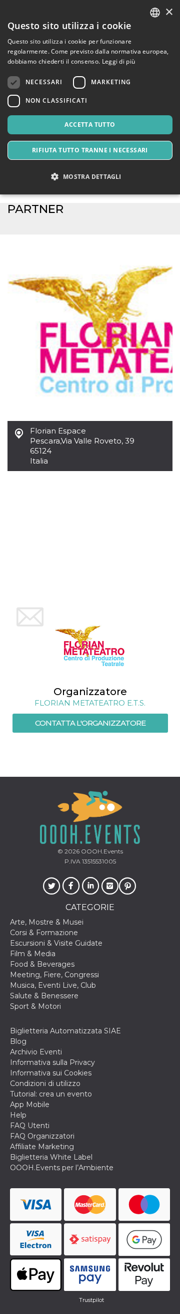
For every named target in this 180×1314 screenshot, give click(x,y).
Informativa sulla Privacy (52, 1062)
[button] (90, 176)
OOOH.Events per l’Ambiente (62, 1167)
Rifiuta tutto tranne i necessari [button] (90, 150)
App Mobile (30, 1104)
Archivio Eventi (36, 1051)
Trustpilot (91, 1299)
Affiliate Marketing (42, 1146)
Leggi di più (119, 61)
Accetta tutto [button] (89, 124)
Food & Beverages (42, 964)
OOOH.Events (101, 851)
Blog (18, 1041)
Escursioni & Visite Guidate (56, 943)
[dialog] (90, 97)
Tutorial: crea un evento (51, 1094)
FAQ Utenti (30, 1125)
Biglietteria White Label (51, 1157)
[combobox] (155, 13)
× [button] (168, 12)
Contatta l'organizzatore (90, 723)
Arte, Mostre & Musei (47, 922)
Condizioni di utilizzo (45, 1083)
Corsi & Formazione (44, 932)
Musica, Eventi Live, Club (53, 985)
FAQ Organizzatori (42, 1136)
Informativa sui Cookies (51, 1072)
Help (18, 1115)
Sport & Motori (35, 1006)
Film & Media (33, 953)
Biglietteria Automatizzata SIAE (65, 1030)
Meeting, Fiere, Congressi (54, 974)
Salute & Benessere (44, 995)
